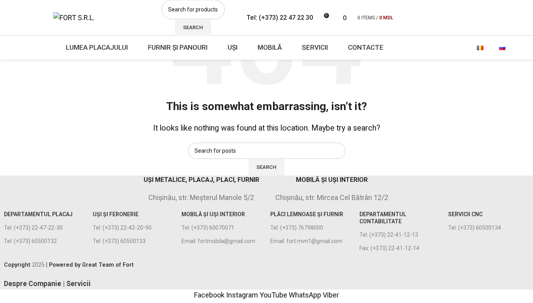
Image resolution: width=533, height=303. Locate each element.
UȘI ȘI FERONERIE (115, 214)
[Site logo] (74, 17)
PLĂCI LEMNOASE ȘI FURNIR (306, 214)
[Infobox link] (71, 187)
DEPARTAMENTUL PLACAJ (38, 214)
